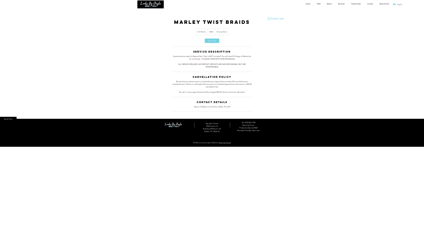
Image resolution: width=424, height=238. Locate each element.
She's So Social (225, 143)
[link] (212, 41)
